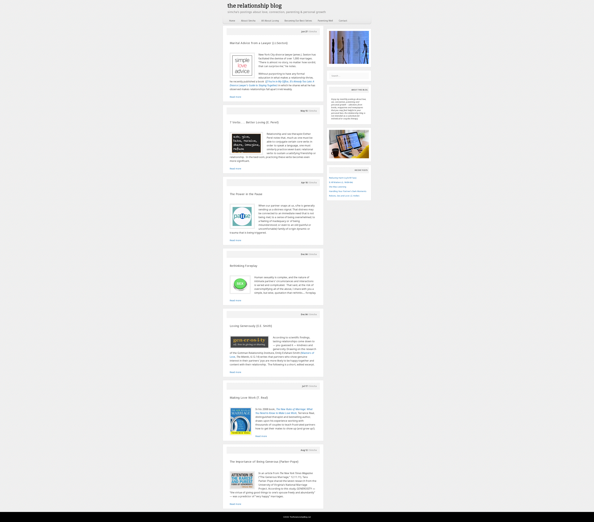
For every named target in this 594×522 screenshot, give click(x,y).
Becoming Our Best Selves (298, 21)
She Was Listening (337, 186)
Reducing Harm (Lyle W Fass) (342, 177)
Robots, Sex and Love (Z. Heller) (344, 195)
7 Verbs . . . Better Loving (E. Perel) (254, 122)
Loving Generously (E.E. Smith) (251, 326)
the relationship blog (254, 5)
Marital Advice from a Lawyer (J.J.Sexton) (259, 43)
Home (232, 21)
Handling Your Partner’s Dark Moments (347, 191)
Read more (235, 96)
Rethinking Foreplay (243, 266)
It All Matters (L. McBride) (341, 182)
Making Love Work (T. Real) (249, 397)
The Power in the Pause (246, 194)
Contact (343, 21)
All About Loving (270, 21)
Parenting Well (325, 21)
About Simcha (248, 21)
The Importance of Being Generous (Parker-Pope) (264, 461)
